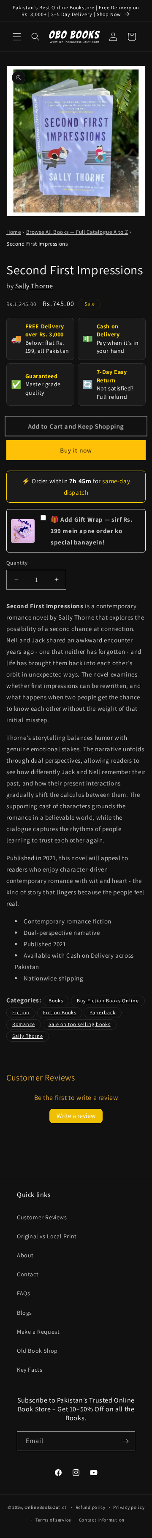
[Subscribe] (125, 1441)
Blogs (24, 1312)
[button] (17, 36)
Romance (23, 1024)
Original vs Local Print (47, 1236)
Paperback (103, 1012)
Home (13, 232)
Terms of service (53, 1520)
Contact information (102, 1520)
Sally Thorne (34, 286)
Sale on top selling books (80, 1024)
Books (56, 1000)
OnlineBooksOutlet (45, 1507)
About (25, 1255)
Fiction (21, 1012)
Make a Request (38, 1331)
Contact (27, 1274)
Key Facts (29, 1369)
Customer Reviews (42, 1217)
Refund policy (91, 1507)
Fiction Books (59, 1012)
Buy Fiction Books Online (108, 1000)
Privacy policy (128, 1507)
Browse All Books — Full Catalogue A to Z (77, 232)
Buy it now (76, 450)
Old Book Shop (37, 1350)
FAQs (23, 1293)
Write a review (76, 1115)
